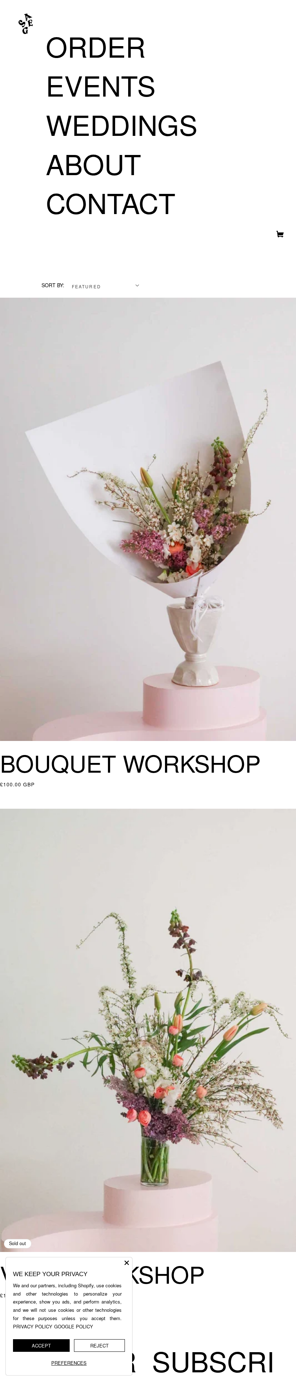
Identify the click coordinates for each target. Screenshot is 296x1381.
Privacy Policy (32, 1326)
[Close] (126, 1262)
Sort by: (53, 285)
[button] (277, 235)
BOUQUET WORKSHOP (130, 762)
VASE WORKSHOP (102, 1273)
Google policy (73, 1326)
